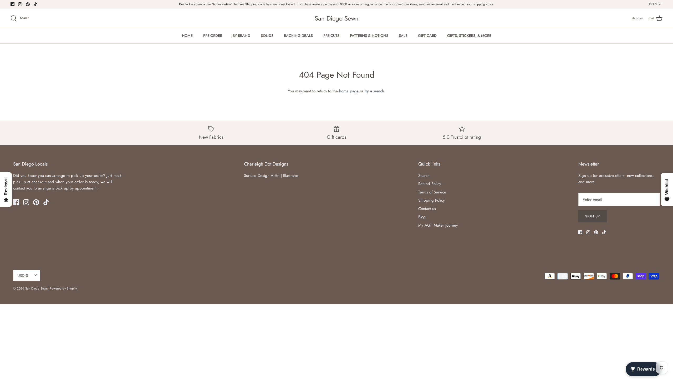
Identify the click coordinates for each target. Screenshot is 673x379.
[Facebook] (12, 4)
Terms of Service (432, 192)
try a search (374, 91)
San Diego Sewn (36, 288)
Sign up (592, 216)
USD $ (652, 4)
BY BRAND (241, 35)
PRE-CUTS (331, 35)
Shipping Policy (431, 200)
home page (349, 91)
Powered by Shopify (63, 288)
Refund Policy (429, 184)
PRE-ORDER (212, 35)
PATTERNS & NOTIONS (369, 35)
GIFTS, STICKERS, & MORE (469, 35)
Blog (422, 217)
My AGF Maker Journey (438, 225)
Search (424, 175)
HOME (187, 35)
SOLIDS (267, 35)
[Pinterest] (28, 4)
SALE (403, 35)
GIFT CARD (427, 35)
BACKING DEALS (298, 35)
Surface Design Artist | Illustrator (271, 175)
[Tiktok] (35, 4)
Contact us (427, 209)
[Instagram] (20, 4)
